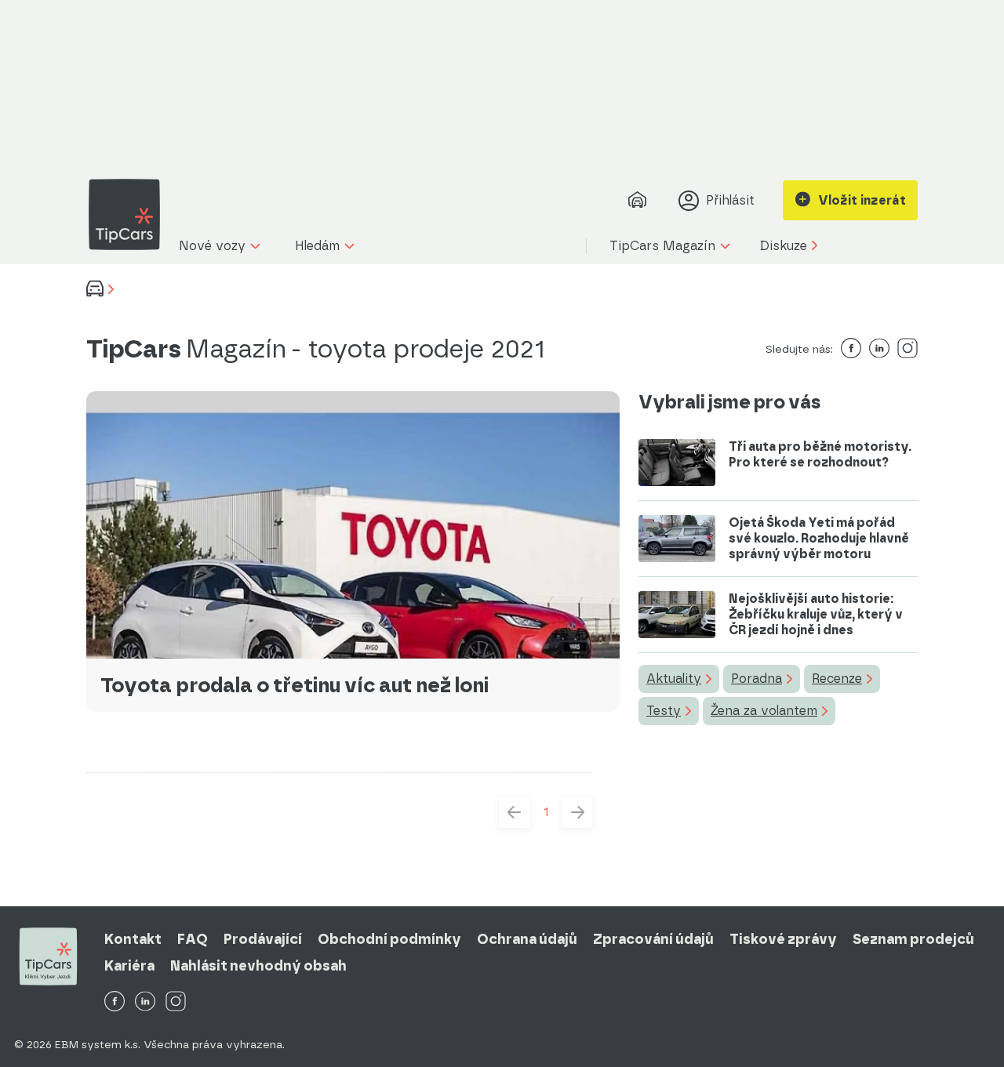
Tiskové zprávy (783, 939)
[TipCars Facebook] (114, 1002)
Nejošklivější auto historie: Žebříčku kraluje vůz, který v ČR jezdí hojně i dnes (816, 614)
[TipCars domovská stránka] (130, 214)
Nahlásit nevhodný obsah (258, 965)
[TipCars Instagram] (176, 1002)
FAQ (192, 939)
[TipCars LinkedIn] (145, 1002)
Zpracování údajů (653, 939)
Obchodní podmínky (389, 939)
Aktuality (673, 678)
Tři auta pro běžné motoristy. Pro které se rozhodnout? (820, 454)
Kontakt (133, 939)
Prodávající (263, 939)
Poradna (756, 678)
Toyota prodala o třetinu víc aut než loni (294, 685)
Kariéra (129, 965)
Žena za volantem (764, 710)
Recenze (837, 678)
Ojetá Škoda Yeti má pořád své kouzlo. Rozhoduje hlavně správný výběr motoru (819, 538)
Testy (663, 710)
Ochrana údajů (527, 939)
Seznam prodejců (913, 939)
